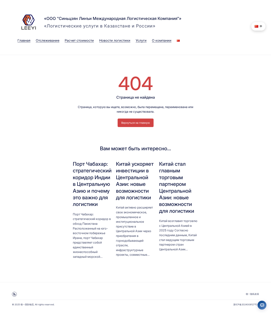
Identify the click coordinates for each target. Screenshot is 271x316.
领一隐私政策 (252, 294)
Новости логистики (114, 40)
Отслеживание (47, 40)
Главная (24, 40)
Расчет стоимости (79, 40)
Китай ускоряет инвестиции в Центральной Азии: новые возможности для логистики (135, 181)
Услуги (141, 40)
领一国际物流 (27, 304)
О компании (161, 40)
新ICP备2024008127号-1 (246, 304)
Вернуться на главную (135, 122)
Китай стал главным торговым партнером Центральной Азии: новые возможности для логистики (176, 187)
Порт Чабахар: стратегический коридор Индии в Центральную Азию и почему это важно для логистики (92, 184)
